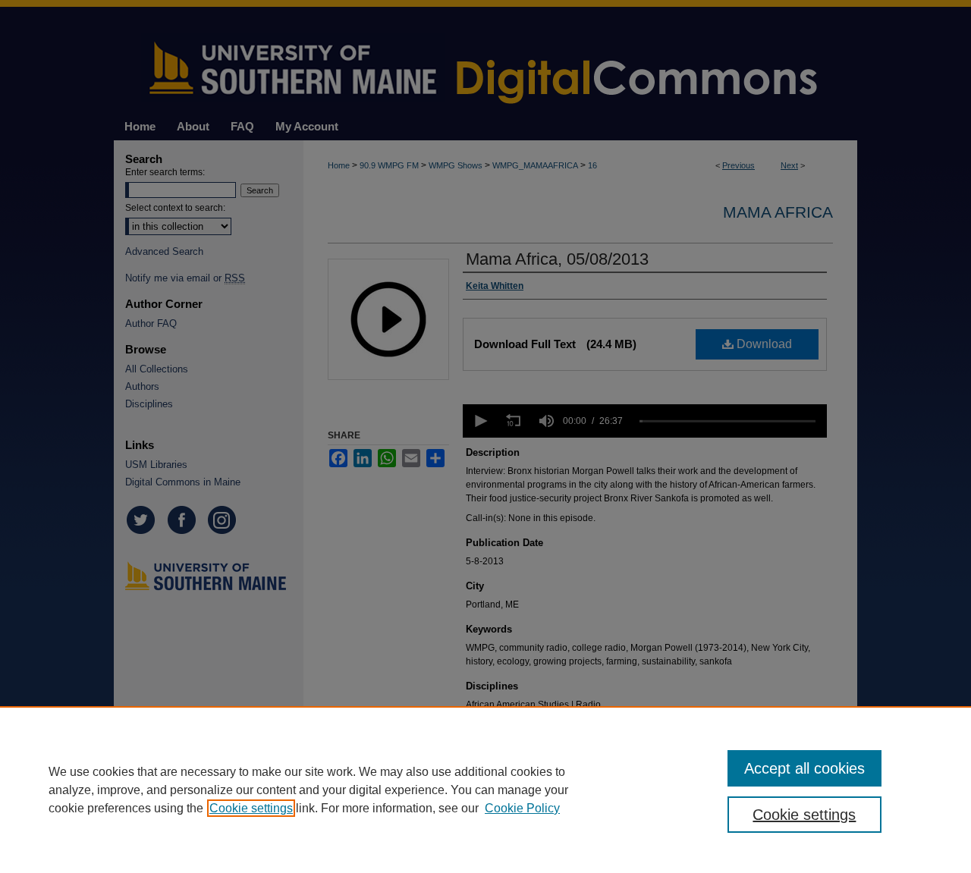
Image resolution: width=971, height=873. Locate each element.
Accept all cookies (804, 768)
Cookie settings (251, 808)
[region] (485, 789)
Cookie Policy (522, 808)
